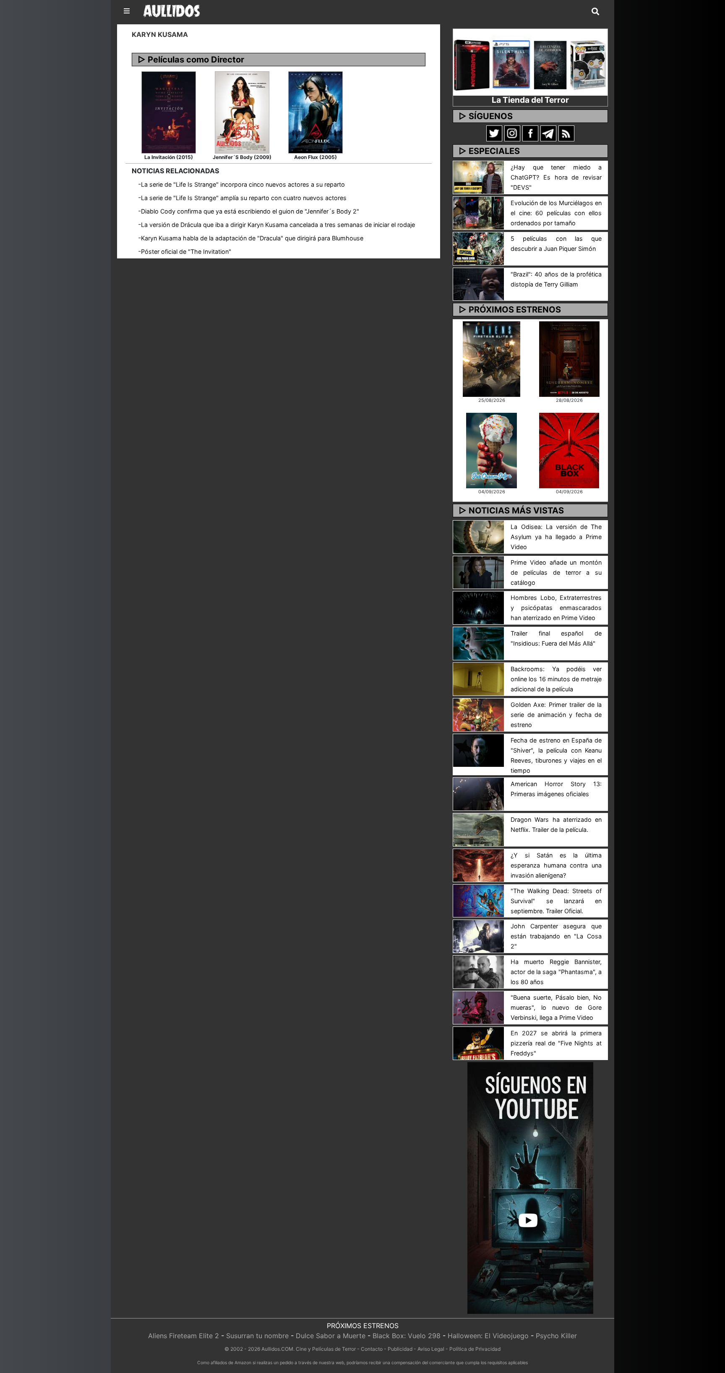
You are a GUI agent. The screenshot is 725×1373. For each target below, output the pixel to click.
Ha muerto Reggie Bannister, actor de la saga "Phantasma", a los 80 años (556, 971)
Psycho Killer (556, 1335)
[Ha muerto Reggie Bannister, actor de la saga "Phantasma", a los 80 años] (478, 971)
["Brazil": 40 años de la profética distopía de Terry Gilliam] (478, 283)
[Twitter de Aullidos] (494, 133)
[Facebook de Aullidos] (530, 133)
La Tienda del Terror (530, 100)
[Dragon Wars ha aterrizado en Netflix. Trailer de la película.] (478, 829)
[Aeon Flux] (315, 111)
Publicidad (400, 1349)
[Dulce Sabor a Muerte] (491, 450)
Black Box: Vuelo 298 (407, 1335)
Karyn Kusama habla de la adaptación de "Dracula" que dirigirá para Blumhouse (252, 238)
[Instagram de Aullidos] (512, 133)
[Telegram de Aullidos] (548, 133)
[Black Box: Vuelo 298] (569, 450)
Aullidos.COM (277, 1349)
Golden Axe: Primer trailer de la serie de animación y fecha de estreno (556, 714)
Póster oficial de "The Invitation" (186, 251)
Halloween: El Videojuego (488, 1335)
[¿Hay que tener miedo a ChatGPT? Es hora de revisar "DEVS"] (478, 176)
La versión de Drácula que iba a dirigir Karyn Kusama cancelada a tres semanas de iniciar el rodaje (278, 224)
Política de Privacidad (475, 1349)
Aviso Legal (430, 1349)
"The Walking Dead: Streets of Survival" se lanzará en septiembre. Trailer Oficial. (556, 900)
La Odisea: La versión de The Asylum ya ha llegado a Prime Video (556, 536)
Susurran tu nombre (257, 1335)
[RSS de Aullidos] (566, 133)
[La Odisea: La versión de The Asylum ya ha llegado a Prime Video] (478, 536)
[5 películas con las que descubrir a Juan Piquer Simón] (478, 248)
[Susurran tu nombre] (569, 358)
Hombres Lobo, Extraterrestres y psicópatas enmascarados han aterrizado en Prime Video (556, 607)
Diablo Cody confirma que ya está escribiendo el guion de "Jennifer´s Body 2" (250, 211)
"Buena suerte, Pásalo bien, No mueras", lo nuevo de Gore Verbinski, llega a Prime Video (556, 1007)
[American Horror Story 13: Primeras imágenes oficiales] (478, 793)
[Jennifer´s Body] (242, 111)
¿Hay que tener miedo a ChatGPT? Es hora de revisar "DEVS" (556, 177)
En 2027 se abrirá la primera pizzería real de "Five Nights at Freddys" (556, 1043)
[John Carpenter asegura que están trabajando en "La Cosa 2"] (478, 936)
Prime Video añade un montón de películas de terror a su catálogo (556, 572)
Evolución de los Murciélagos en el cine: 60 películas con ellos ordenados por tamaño (556, 213)
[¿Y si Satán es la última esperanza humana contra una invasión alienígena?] (478, 864)
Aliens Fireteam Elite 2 (183, 1335)
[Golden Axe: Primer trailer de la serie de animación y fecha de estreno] (478, 714)
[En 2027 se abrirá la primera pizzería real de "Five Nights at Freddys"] (478, 1042)
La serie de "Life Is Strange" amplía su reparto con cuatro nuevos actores (244, 197)
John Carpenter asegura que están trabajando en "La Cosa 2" (556, 936)
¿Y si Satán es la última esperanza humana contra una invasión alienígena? (556, 865)
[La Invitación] (168, 111)
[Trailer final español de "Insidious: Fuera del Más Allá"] (478, 643)
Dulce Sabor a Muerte (330, 1335)
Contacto (372, 1349)
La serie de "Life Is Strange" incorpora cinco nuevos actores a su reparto (243, 184)
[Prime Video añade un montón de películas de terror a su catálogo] (478, 572)
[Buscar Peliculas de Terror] (595, 11)
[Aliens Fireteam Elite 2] (491, 358)
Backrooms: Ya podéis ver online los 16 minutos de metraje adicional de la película (556, 679)
